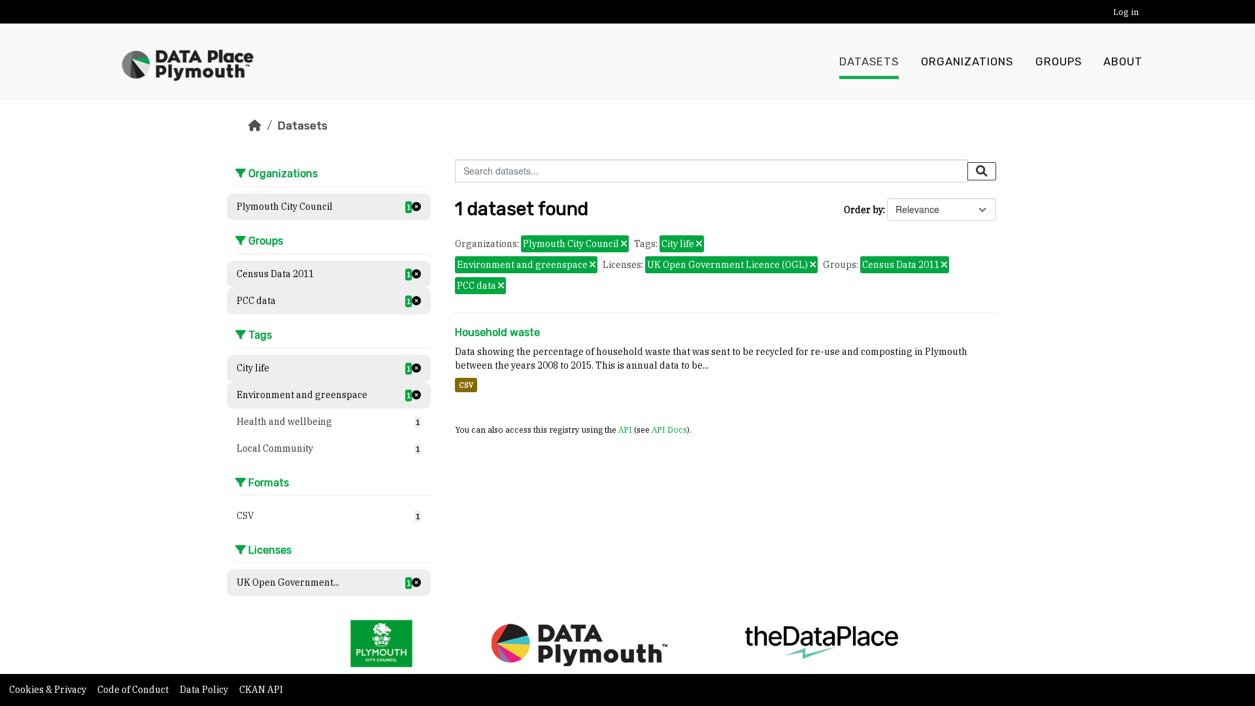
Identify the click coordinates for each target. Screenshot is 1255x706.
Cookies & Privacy (48, 690)
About (1123, 62)
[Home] (254, 125)
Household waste (497, 332)
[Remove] (624, 244)
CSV (466, 385)
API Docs (669, 429)
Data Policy (205, 690)
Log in (1126, 12)
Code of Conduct (134, 690)
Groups (1058, 62)
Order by (863, 210)
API (625, 429)
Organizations (967, 62)
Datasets (869, 62)
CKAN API (261, 690)
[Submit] (981, 171)
